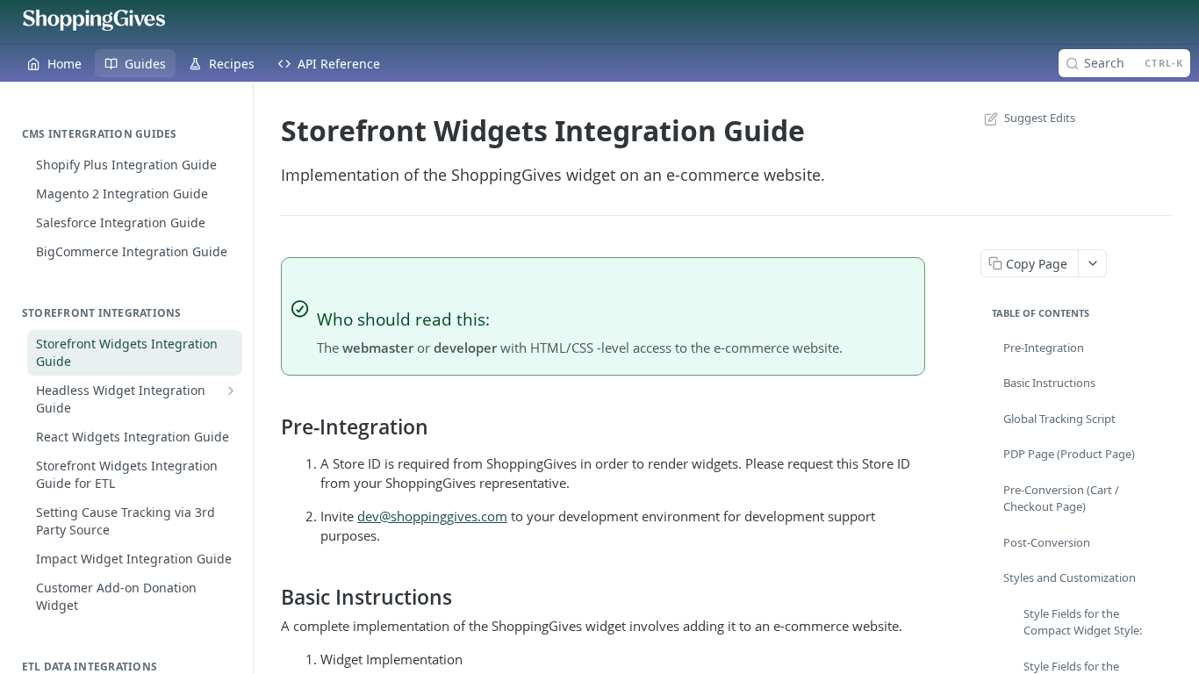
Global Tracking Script (1059, 419)
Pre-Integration (1043, 347)
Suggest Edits (1039, 117)
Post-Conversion (1046, 542)
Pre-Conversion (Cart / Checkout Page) (1061, 498)
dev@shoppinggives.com (432, 516)
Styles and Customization (1069, 577)
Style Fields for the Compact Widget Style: (1082, 622)
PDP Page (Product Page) (1069, 454)
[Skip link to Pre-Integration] (269, 427)
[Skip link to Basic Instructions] (269, 596)
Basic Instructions (1049, 383)
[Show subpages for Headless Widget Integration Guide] (231, 391)
